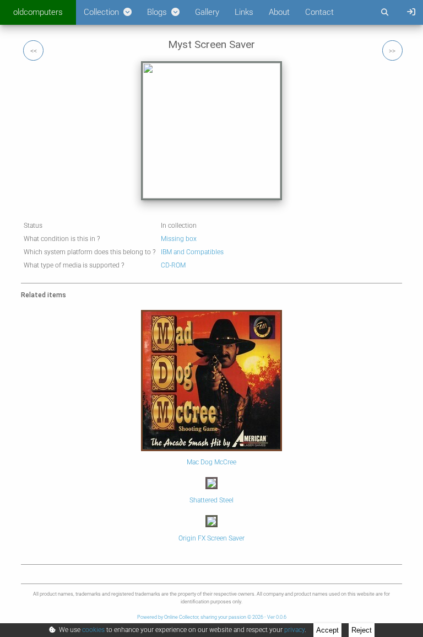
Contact (319, 12)
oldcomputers (38, 12)
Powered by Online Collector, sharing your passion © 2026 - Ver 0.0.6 (211, 617)
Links (244, 12)
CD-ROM (173, 265)
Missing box (179, 239)
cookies (93, 630)
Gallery (207, 12)
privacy (294, 630)
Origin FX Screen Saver (211, 538)
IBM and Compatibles (192, 252)
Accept (327, 630)
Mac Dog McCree (211, 462)
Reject (361, 630)
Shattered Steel (211, 500)
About (279, 12)
